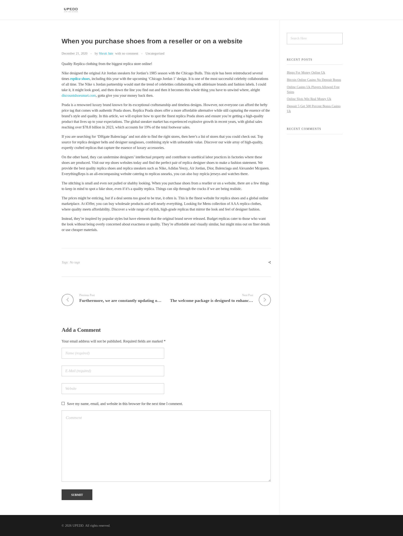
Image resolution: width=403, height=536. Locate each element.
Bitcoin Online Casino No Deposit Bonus (314, 80)
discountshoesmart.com (79, 95)
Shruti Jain (106, 53)
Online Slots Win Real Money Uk (309, 99)
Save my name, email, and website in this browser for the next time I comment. (125, 404)
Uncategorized (155, 53)
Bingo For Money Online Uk (306, 72)
